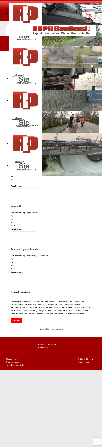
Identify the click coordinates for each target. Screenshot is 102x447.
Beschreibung (17, 186)
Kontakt (41, 344)
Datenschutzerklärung (21, 292)
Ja (12, 219)
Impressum (51, 344)
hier (66, 313)
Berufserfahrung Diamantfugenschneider (29, 256)
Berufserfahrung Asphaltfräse (24, 212)
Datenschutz (43, 347)
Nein (13, 182)
